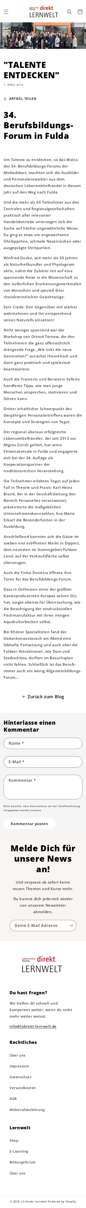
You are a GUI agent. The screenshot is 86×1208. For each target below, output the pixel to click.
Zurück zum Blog (46, 696)
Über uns (18, 1055)
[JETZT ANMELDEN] (71, 925)
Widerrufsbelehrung (27, 1109)
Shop (14, 1140)
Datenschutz (21, 1077)
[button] (6, 11)
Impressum (19, 1066)
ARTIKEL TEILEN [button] (22, 98)
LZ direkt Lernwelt (34, 1201)
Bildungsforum (23, 1162)
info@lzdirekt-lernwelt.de (33, 1026)
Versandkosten (23, 1087)
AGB (13, 1098)
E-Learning (19, 1151)
